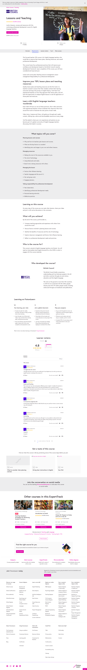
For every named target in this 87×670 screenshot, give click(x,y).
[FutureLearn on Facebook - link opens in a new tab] (7, 666)
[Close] (85, 3)
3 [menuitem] (40, 441)
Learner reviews (44, 51)
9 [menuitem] (49, 441)
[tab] (25, 356)
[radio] (49, 344)
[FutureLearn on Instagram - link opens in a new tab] (10, 666)
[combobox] (56, 359)
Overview (27, 51)
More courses (58, 51)
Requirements (35, 51)
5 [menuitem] (43, 441)
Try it (52, 51)
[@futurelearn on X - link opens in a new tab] (14, 666)
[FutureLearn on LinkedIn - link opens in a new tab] (20, 666)
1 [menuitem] (37, 441)
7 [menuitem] (46, 441)
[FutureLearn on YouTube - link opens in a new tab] (17, 666)
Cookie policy (24, 4)
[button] (26, 375)
